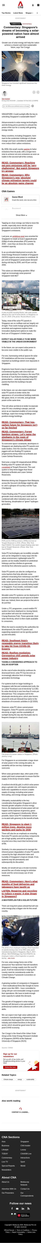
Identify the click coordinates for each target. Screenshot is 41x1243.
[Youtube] (17, 1209)
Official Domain (9, 1230)
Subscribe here (10, 1067)
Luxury (23, 1150)
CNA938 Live (25, 1154)
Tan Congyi (6, 99)
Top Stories (6, 13)
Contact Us (24, 1189)
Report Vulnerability (18, 1232)
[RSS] (28, 1209)
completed (6, 467)
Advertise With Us (9, 1189)
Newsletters (6, 1170)
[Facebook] (12, 1209)
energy (20, 1079)
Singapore (30, 13)
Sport (22, 1162)
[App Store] (15, 1214)
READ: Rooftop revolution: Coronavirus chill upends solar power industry (18, 655)
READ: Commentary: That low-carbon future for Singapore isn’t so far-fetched (19, 425)
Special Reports (8, 1166)
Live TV (5, 1162)
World (22, 1166)
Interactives (25, 1158)
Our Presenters (8, 1193)
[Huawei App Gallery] (23, 1215)
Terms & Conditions (23, 1230)
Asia (3, 1142)
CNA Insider (25, 1146)
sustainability (30, 1079)
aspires (27, 149)
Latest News (18, 13)
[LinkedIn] (23, 1209)
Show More (20, 215)
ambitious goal (18, 236)
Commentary (27, 24)
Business (5, 1146)
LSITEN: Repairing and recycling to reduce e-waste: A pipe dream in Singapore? (19, 894)
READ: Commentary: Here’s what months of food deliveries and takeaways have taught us (20, 884)
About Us (5, 1182)
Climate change (8, 1079)
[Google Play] (12, 1214)
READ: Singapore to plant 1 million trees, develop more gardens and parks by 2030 (17, 827)
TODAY (5, 1154)
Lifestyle (5, 1150)
